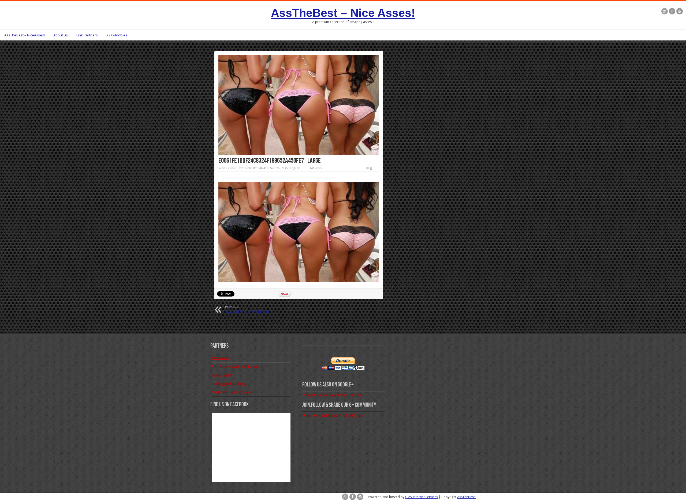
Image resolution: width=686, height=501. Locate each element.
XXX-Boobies (116, 35)
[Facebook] (672, 11)
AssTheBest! (466, 497)
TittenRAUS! (220, 358)
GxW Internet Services (421, 497)
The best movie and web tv (232, 392)
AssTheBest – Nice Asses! (343, 12)
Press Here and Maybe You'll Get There (333, 415)
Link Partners (87, 35)
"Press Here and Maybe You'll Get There (334, 395)
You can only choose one (247, 309)
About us (60, 35)
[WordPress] (679, 11)
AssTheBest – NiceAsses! (24, 35)
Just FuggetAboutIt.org (228, 383)
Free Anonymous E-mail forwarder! (238, 366)
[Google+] (664, 11)
